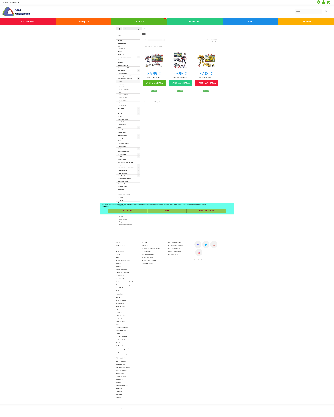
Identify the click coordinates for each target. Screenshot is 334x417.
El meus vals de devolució (175, 245)
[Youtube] (213, 244)
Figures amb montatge (124, 68)
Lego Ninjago (122, 105)
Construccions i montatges (125, 78)
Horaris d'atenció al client (125, 224)
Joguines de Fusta (123, 181)
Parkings (120, 60)
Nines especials (122, 138)
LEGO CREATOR (123, 95)
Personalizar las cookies (206, 210)
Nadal (119, 140)
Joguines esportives (123, 151)
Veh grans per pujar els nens (125, 162)
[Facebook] (197, 244)
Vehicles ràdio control (124, 194)
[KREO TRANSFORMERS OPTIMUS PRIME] (180, 60)
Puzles (119, 111)
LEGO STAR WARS (124, 89)
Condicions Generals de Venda (151, 248)
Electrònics (121, 130)
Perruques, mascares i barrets (126, 76)
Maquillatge (121, 189)
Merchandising (122, 43)
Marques (83, 21)
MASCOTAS (121, 54)
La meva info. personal (174, 251)
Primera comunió (122, 146)
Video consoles (122, 124)
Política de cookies (147, 257)
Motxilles (120, 62)
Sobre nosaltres (123, 219)
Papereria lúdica (122, 73)
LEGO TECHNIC (123, 97)
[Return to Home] (119, 28)
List (215, 41)
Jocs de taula (121, 70)
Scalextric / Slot (122, 176)
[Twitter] (205, 244)
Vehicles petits (122, 184)
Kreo (120, 81)
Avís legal (145, 245)
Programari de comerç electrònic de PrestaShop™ (132, 408)
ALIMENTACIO (122, 49)
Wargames (120, 165)
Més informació (105, 206)
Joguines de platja (123, 119)
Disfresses (120, 200)
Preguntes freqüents (124, 222)
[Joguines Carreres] (16, 11)
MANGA (120, 41)
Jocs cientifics (122, 122)
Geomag (121, 103)
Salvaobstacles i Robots (124, 178)
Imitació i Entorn (122, 154)
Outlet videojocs (122, 135)
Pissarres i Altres (122, 186)
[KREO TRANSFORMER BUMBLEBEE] (206, 60)
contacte (5, 2)
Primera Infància (122, 170)
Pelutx (119, 149)
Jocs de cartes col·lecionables (126, 167)
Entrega (121, 216)
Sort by (145, 40)
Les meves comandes (174, 242)
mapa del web (14, 2)
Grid (212, 41)
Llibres (120, 116)
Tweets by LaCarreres (199, 260)
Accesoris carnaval (123, 65)
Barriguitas (119, 397)
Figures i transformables (124, 57)
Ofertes (151, 20)
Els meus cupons (173, 254)
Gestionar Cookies (147, 263)
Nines (119, 127)
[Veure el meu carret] (329, 2)
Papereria (120, 197)
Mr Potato (119, 394)
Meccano (121, 84)
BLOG (250, 21)
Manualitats (121, 114)
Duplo (120, 92)
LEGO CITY (122, 87)
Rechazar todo (127, 210)
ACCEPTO (167, 210)
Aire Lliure (120, 157)
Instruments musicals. (124, 143)
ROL (119, 46)
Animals (120, 192)
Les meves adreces (174, 248)
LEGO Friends (122, 100)
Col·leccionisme (122, 159)
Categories (27, 21)
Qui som (306, 21)
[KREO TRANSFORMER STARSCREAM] (154, 60)
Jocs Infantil (121, 108)
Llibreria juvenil (122, 132)
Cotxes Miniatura (122, 173)
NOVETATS (194, 21)
